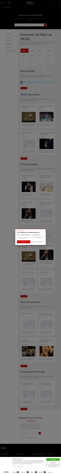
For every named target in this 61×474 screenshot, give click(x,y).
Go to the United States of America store (23, 242)
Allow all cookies (53, 459)
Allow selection (53, 462)
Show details (49, 472)
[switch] (27, 472)
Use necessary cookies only (53, 465)
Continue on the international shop (37, 241)
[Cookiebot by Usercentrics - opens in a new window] (6, 472)
